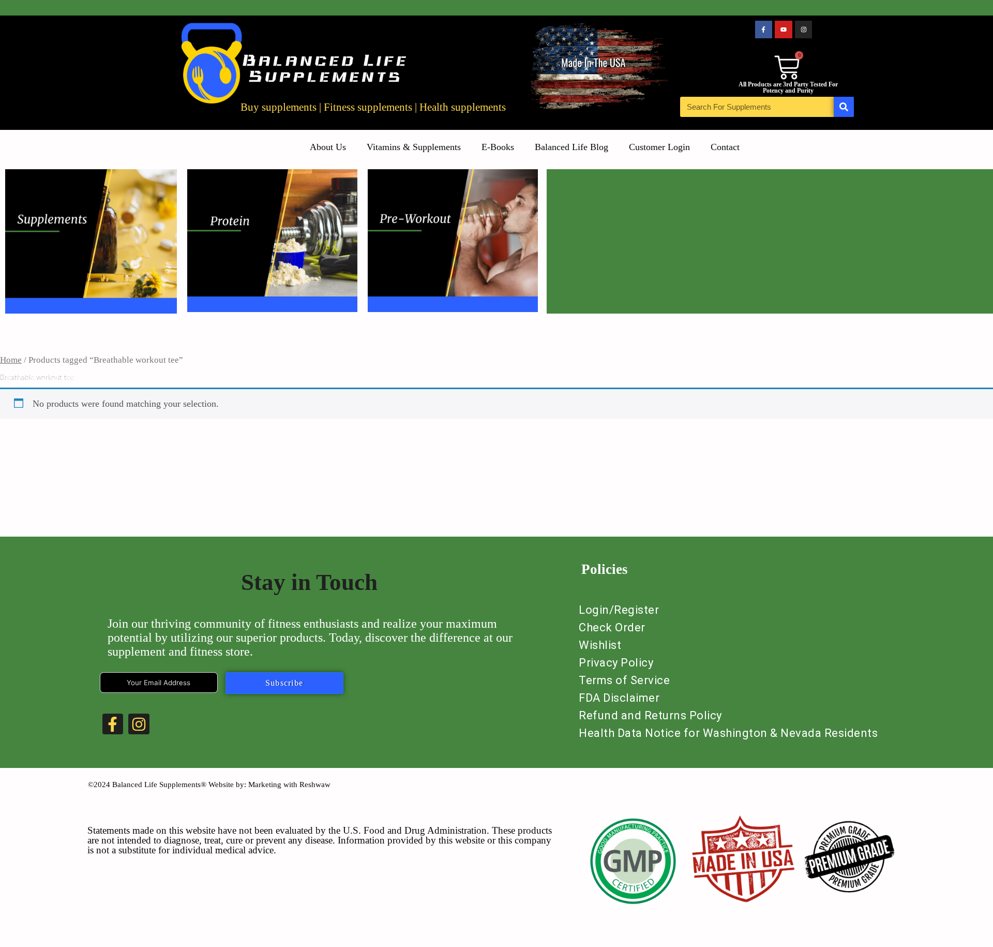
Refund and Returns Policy (650, 715)
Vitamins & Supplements (414, 147)
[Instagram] (804, 29)
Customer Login (659, 147)
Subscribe (284, 682)
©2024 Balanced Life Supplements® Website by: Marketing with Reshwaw (209, 784)
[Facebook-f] (764, 29)
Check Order (612, 627)
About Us (328, 147)
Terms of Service (624, 680)
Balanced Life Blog (571, 147)
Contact (725, 147)
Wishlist (600, 645)
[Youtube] (783, 29)
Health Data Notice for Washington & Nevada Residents (728, 733)
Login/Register (619, 609)
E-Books (498, 147)
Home (11, 360)
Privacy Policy (616, 662)
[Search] (844, 107)
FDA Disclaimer (619, 697)
